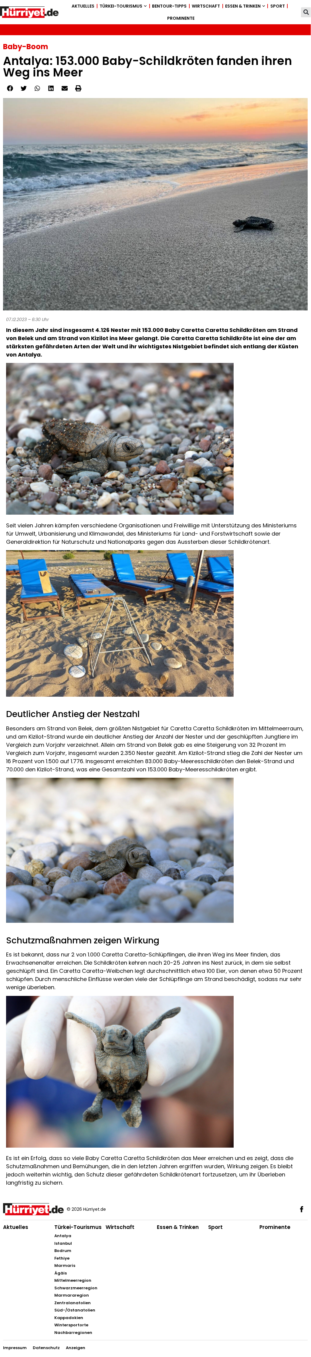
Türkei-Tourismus (121, 6)
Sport (277, 6)
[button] (306, 12)
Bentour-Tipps (169, 6)
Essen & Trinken (243, 6)
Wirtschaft (206, 6)
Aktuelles (83, 6)
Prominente (180, 18)
